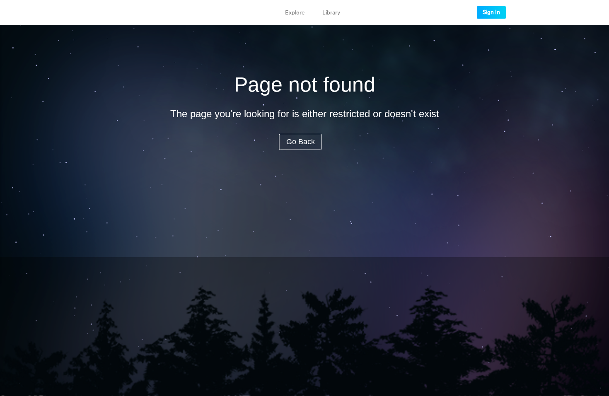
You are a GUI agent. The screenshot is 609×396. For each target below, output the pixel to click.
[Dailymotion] (125, 12)
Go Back (300, 142)
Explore (294, 13)
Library (331, 13)
